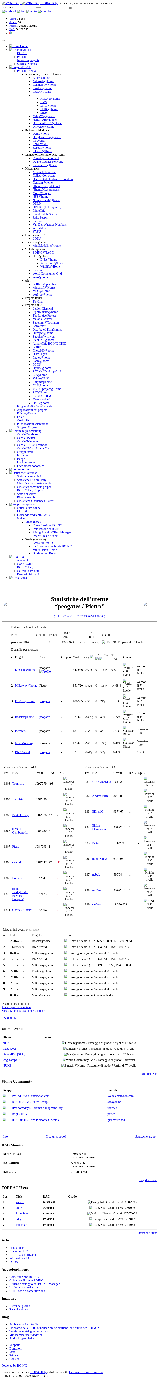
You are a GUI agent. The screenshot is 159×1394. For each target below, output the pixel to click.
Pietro (15, 846)
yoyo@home (40, 277)
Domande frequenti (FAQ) (33, 514)
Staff (12, 1352)
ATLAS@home (50, 98)
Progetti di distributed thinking (35, 406)
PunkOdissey (20, 815)
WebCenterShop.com (120, 1095)
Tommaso (18, 783)
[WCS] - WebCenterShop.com (30, 1095)
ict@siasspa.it (11, 1060)
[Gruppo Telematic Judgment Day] (4, 1108)
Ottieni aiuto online (29, 507)
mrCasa (97, 890)
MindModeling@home (47, 245)
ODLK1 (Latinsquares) (47, 207)
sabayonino (114, 1102)
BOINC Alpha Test (44, 284)
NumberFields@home (46, 200)
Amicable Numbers (44, 172)
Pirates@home (41, 357)
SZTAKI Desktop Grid (47, 371)
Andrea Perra (100, 795)
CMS (43, 102)
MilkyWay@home (44, 116)
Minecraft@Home (44, 287)
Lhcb (43, 112)
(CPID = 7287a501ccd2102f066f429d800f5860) (79, 616)
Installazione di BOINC (47, 528)
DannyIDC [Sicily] (14, 1054)
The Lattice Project (44, 315)
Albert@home (41, 77)
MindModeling (24, 743)
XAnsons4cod (41, 399)
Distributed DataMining (47, 329)
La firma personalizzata (23, 1287)
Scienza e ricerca (27, 63)
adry (18, 1219)
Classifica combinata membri (34, 483)
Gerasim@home (43, 182)
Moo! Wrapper (42, 193)
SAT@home (40, 392)
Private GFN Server (45, 214)
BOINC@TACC (43, 252)
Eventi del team (147, 1073)
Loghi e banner (26, 462)
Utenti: (13, 18)
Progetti (22, 56)
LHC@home (48, 105)
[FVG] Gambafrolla (20, 830)
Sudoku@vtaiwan (44, 336)
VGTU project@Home (47, 389)
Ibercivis (38, 270)
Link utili (22, 511)
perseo (111, 1114)
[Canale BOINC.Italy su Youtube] (21, 11)
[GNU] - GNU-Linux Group (30, 1102)
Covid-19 (23, 420)
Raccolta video (18, 1309)
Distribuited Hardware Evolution (53, 179)
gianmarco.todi (116, 1120)
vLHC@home (49, 109)
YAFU (37, 231)
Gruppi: (13, 22)
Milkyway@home (26, 685)
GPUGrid (39, 140)
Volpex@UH (41, 378)
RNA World (40, 144)
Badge (21, 459)
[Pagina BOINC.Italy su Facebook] (9, 11)
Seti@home (40, 375)
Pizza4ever (9, 1048)
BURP (37, 347)
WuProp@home (42, 294)
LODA (37, 238)
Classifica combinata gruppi (34, 487)
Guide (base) (33, 521)
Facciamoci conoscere (30, 466)
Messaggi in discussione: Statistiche (23, 1010)
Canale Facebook (27, 434)
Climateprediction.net (46, 158)
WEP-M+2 (39, 228)
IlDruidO (98, 811)
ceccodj (17, 862)
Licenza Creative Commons (86, 1372)
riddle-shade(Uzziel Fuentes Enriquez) (20, 894)
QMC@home (41, 403)
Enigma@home (42, 382)
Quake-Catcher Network (48, 161)
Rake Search (40, 217)
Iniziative (22, 455)
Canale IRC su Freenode (32, 445)
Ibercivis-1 (21, 731)
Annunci (22, 560)
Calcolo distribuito (28, 570)
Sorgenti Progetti (27, 427)
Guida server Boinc (44, 553)
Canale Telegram (27, 441)
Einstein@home (42, 88)
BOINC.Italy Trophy (30, 490)
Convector (39, 326)
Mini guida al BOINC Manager (52, 532)
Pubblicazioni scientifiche (32, 424)
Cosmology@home (44, 84)
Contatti (14, 1359)
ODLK (37, 203)
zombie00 (18, 799)
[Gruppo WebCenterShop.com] (4, 1096)
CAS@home (40, 385)
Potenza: (13, 25)
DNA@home (48, 259)
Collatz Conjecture (44, 175)
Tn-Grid (38, 301)
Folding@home (26, 413)
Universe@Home (43, 126)
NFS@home (40, 196)
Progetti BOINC (27, 70)
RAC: (12, 29)
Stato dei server (26, 493)
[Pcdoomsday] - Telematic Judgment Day (37, 1108)
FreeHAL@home (43, 340)
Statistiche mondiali (29, 476)
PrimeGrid (39, 210)
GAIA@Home (42, 91)
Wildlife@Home (50, 266)
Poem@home (41, 361)
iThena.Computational (46, 186)
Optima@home (42, 368)
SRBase (37, 221)
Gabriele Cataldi (22, 910)
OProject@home (43, 333)
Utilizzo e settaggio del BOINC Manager (34, 1284)
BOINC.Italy (25, 567)
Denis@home (41, 133)
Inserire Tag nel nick (45, 535)
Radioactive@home (45, 165)
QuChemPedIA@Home (47, 123)
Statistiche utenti (147, 1232)
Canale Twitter (26, 438)
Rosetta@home (42, 147)
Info (5, 1136)
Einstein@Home (25, 669)
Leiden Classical (43, 308)
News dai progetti (28, 60)
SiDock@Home (42, 151)
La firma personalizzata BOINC (52, 546)
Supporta (14, 1345)
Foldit (20, 417)
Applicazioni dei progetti (32, 410)
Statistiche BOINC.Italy (31, 480)
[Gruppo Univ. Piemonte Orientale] (4, 1120)
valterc (20, 1202)
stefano (96, 904)
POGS (37, 364)
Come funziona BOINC (47, 525)
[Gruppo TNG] (4, 1114)
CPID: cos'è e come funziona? (27, 1291)
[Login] (70, 8)
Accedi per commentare (16, 1007)
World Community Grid (47, 273)
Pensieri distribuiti (28, 574)
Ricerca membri (26, 497)
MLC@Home (41, 291)
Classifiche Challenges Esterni (35, 500)
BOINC (22, 53)
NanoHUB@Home (45, 119)
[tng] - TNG (19, 1114)
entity (19, 1207)
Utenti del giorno (19, 1306)
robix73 (112, 1108)
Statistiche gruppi (145, 1136)
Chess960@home (43, 350)
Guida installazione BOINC (26, 1280)
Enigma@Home (25, 701)
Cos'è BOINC (26, 563)
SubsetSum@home (52, 263)
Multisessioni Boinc (45, 549)
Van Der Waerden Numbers (50, 224)
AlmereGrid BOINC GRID (50, 343)
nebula (96, 874)
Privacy (14, 1355)
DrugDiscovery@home (47, 137)
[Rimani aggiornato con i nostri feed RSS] (44, 11)
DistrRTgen (40, 354)
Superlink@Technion (46, 322)
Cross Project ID (43, 542)
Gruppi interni (25, 452)
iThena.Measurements (46, 189)
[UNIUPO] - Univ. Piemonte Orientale (36, 1120)
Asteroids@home (43, 81)
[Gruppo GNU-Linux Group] (4, 1102)
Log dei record (148, 1180)
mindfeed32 (99, 858)
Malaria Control (42, 319)
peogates (44, 701)
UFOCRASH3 (101, 781)
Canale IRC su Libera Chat (33, 448)
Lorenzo (17, 878)
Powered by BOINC (14, 1365)
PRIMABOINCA (44, 396)
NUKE (7, 1043)
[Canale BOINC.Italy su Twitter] (31, 11)
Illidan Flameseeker (100, 827)
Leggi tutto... (9, 1017)
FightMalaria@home (45, 312)
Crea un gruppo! (56, 1136)
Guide (21, 518)
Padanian (21, 1224)
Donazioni (15, 1348)
